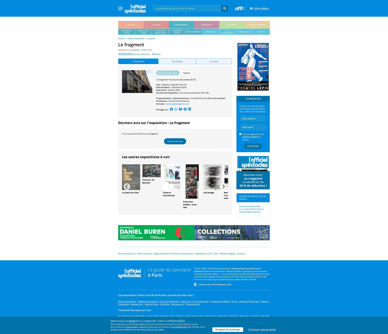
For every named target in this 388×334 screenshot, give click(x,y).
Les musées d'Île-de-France (251, 209)
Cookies (241, 253)
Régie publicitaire (161, 253)
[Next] (223, 186)
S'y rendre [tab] (177, 61)
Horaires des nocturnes (249, 211)
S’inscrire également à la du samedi (253, 137)
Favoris (157, 54)
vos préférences (179, 327)
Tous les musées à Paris (249, 206)
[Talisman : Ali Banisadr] (151, 170)
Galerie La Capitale (170, 84)
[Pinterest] (185, 109)
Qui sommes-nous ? (127, 253)
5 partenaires (131, 327)
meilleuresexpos (143, 31)
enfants (232, 24)
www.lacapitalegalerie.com (177, 103)
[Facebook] (171, 109)
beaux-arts (211, 31)
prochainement (194, 31)
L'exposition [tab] (138, 61)
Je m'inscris (253, 146)
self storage (209, 192)
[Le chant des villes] (131, 177)
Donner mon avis (175, 141)
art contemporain (228, 31)
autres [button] (261, 31)
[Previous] (127, 186)
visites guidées (257, 24)
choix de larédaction (160, 31)
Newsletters (201, 253)
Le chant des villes (130, 192)
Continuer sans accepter (262, 329)
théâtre (156, 24)
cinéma (131, 24)
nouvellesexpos (127, 31)
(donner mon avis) (141, 54)
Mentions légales (228, 253)
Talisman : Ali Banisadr (148, 181)
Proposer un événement (182, 253)
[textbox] (187, 8)
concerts (206, 24)
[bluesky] (180, 109)
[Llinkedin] (189, 109)
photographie (244, 31)
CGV (210, 253)
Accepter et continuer (227, 329)
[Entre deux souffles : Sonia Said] (192, 181)
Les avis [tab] (214, 61)
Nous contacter (145, 253)
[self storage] (213, 177)
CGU (216, 253)
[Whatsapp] (176, 109)
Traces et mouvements (169, 194)
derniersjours (177, 31)
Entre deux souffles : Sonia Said (190, 204)
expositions (181, 24)
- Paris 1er (135, 50)
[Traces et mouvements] (172, 177)
